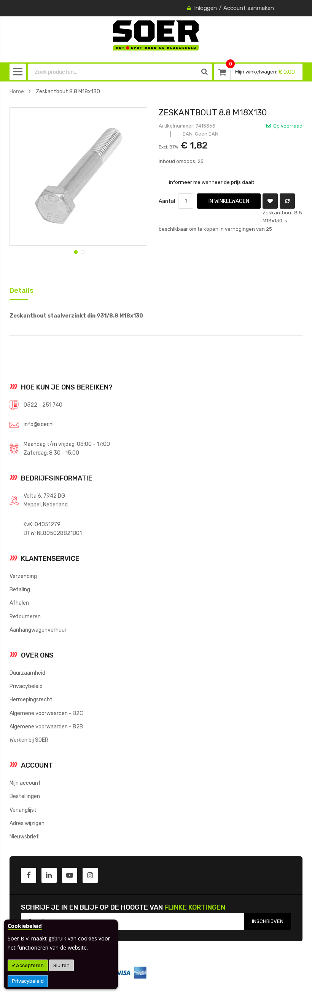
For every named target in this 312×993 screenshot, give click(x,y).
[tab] (19, 290)
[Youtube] (69, 875)
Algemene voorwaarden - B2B (46, 726)
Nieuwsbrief (24, 836)
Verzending (23, 576)
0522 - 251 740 (43, 405)
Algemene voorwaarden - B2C (46, 713)
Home (17, 91)
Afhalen (19, 603)
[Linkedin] (49, 875)
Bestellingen (25, 796)
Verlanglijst (23, 810)
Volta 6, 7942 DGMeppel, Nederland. (46, 500)
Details (19, 289)
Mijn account (25, 783)
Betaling (20, 589)
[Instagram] (90, 875)
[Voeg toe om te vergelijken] (287, 201)
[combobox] (113, 72)
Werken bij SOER (29, 740)
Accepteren (30, 965)
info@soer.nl (39, 424)
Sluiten (61, 965)
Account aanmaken (248, 8)
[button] (75, 251)
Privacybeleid (28, 981)
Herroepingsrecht (31, 699)
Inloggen (205, 8)
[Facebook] (28, 875)
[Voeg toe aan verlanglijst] (270, 201)
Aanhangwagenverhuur (38, 630)
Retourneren (25, 616)
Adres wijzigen (27, 823)
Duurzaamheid (27, 673)
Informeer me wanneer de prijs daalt (211, 182)
